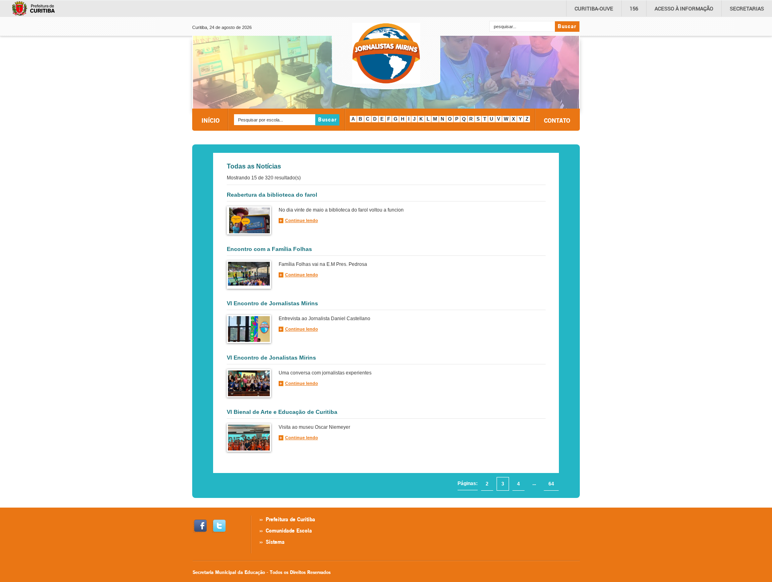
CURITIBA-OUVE (594, 8)
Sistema (275, 542)
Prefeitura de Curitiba (290, 519)
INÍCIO (210, 120)
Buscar (567, 26)
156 (634, 8)
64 (551, 484)
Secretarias (747, 8)
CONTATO (557, 120)
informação (684, 8)
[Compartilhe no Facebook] (200, 526)
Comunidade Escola (289, 530)
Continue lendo (301, 220)
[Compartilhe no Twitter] (218, 526)
